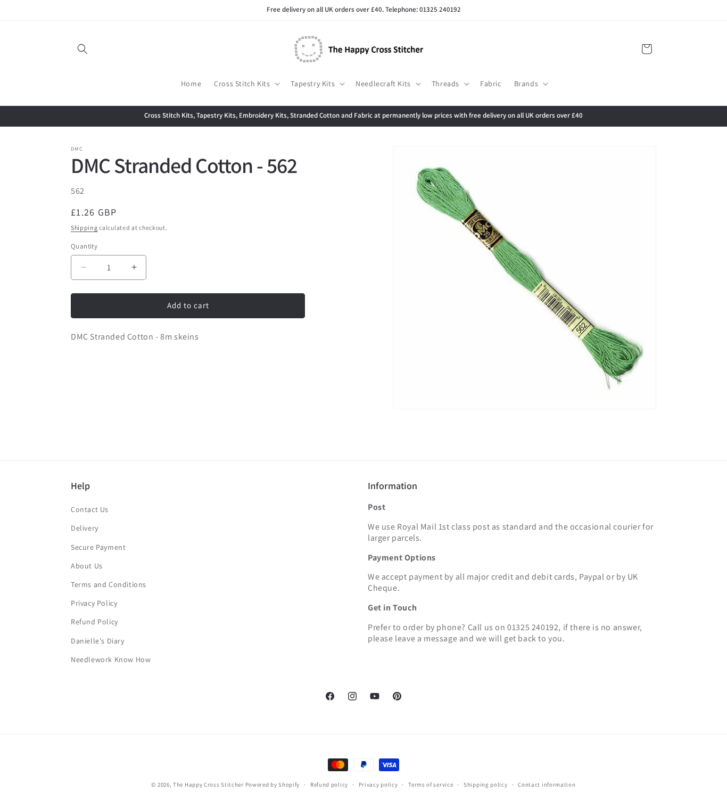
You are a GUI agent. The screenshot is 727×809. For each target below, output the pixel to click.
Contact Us (90, 509)
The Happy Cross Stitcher (208, 784)
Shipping (84, 227)
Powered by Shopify (272, 784)
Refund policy (329, 784)
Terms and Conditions (108, 584)
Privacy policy (378, 784)
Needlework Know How (111, 659)
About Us (87, 566)
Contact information (546, 784)
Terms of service (430, 784)
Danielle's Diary (98, 641)
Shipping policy (486, 784)
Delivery (84, 528)
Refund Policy (94, 621)
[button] (82, 49)
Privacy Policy (94, 603)
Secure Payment (98, 547)
